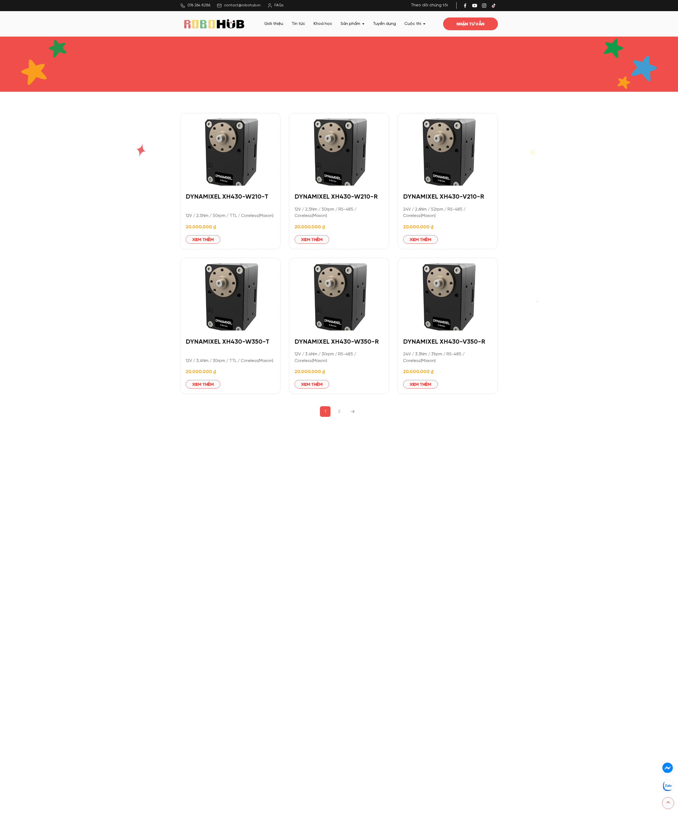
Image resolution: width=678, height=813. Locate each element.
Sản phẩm (350, 23)
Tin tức (298, 23)
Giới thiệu (273, 23)
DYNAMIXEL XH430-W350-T (227, 342)
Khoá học (323, 23)
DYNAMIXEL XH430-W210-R (336, 197)
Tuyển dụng (384, 23)
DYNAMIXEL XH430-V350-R (444, 342)
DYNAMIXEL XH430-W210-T (227, 197)
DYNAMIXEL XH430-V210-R (443, 197)
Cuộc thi (412, 23)
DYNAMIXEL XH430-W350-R (337, 342)
